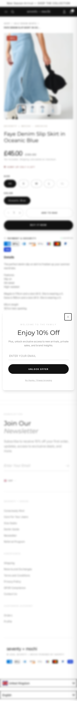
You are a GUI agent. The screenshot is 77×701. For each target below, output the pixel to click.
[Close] (68, 316)
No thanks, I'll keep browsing (38, 380)
